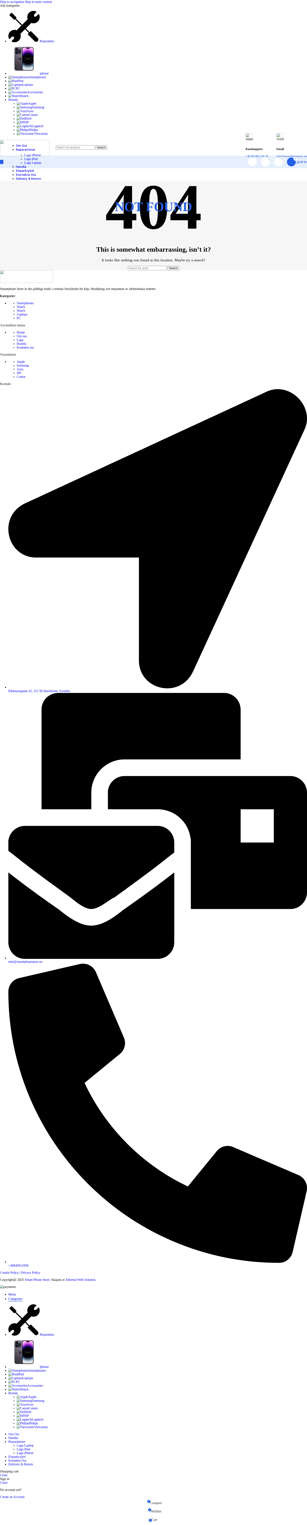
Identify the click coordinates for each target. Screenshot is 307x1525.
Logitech (37, 126)
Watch (21, 307)
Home (21, 332)
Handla (21, 343)
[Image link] (26, 281)
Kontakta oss (25, 347)
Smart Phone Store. (37, 1279)
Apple (32, 103)
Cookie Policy (10, 1272)
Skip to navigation (12, 2)
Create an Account (12, 1497)
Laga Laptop (32, 162)
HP (26, 122)
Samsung (38, 107)
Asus (30, 111)
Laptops (22, 314)
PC (19, 318)
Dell (28, 118)
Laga (20, 340)
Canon (33, 115)
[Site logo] (24, 155)
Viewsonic (41, 133)
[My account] (252, 162)
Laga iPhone (25, 1453)
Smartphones (25, 303)
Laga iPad (31, 159)
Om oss (22, 336)
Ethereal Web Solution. (81, 1279)
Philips (33, 130)
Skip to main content (38, 2)
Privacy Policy (30, 1272)
